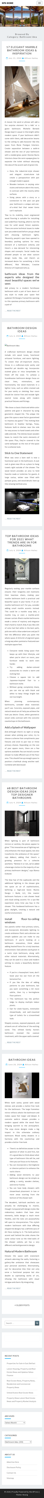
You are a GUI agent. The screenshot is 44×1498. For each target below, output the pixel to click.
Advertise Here (13, 1462)
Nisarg (25, 1495)
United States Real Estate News (20, 1392)
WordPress (34, 1492)
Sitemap (10, 1478)
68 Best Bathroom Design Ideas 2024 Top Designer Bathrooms (22, 793)
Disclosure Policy (14, 1467)
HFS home (7, 2)
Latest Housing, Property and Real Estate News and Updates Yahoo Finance (21, 1372)
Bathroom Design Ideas (22, 329)
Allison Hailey (31, 58)
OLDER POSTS (22, 1305)
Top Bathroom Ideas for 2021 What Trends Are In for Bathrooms (22, 540)
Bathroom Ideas (22, 1059)
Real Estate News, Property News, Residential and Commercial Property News (21, 1383)
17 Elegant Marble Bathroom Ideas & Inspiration (22, 50)
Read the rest (14, 310)
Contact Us (11, 1473)
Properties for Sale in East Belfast (21, 1363)
